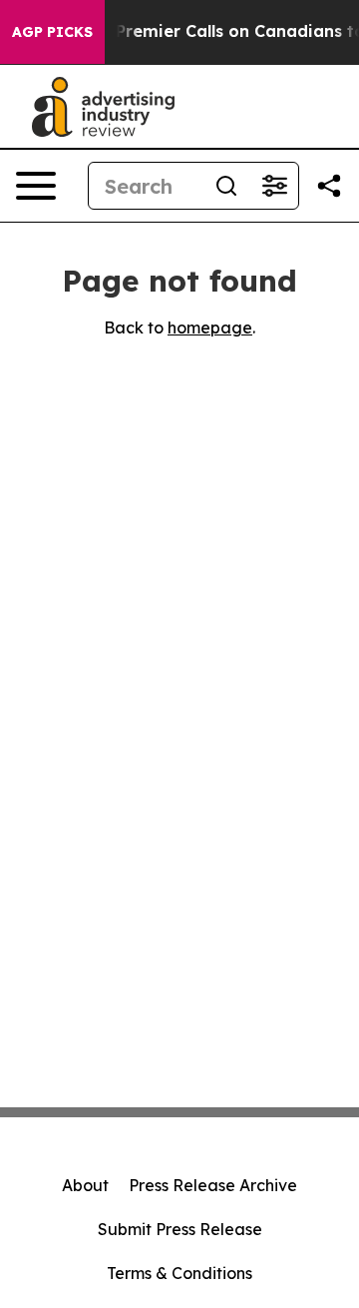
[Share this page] (329, 186)
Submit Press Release (180, 1229)
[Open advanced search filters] (274, 186)
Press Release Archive (213, 1185)
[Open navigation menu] (36, 186)
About (85, 1185)
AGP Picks (52, 32)
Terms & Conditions (179, 1273)
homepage (210, 327)
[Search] (226, 186)
